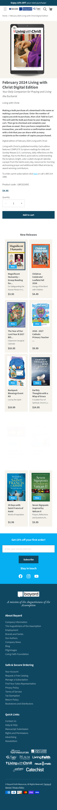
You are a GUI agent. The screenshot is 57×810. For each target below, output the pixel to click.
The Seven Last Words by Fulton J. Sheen (16, 453)
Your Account (11, 671)
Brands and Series (14, 634)
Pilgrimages (11, 650)
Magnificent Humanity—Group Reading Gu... (15, 278)
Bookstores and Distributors (19, 703)
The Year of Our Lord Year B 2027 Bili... (16, 334)
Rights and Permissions (16, 733)
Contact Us (10, 721)
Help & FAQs (11, 725)
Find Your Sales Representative (20, 683)
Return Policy (12, 699)
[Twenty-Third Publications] (39, 752)
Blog (7, 646)
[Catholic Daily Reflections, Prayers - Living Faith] (41, 758)
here (35, 173)
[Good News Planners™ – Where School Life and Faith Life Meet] (18, 770)
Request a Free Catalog (16, 675)
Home (4, 15)
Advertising (10, 737)
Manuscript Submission (16, 729)
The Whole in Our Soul (38, 452)
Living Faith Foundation (17, 654)
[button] (5, 9)
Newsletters (11, 741)
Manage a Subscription (16, 679)
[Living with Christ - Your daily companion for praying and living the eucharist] (19, 764)
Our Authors (11, 638)
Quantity (6, 197)
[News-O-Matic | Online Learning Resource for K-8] (43, 764)
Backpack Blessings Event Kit (15, 393)
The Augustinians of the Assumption (23, 626)
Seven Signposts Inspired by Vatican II (40, 508)
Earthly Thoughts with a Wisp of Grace (40, 393)
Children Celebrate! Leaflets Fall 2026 (38, 278)
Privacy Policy (12, 687)
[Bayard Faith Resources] (19, 752)
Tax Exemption (12, 695)
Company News (13, 642)
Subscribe (28, 559)
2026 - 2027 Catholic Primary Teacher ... (40, 336)
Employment (11, 630)
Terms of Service (13, 691)
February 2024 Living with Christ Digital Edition (29, 15)
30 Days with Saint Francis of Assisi (15, 508)
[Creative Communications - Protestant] (11, 758)
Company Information (16, 622)
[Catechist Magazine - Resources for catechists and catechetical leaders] (35, 770)
